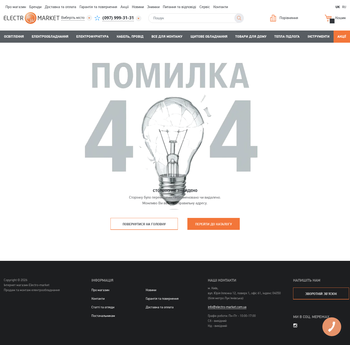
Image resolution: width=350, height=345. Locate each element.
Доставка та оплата (60, 7)
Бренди (35, 7)
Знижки (153, 7)
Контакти (220, 7)
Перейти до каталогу (213, 224)
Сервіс (205, 7)
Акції (124, 7)
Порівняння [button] (289, 17)
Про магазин (15, 7)
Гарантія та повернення (98, 7)
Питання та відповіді (179, 7)
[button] (77, 18)
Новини (138, 7)
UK (337, 7)
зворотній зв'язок (321, 294)
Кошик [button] (340, 17)
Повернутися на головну (144, 224)
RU (344, 7)
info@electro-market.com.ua (227, 307)
